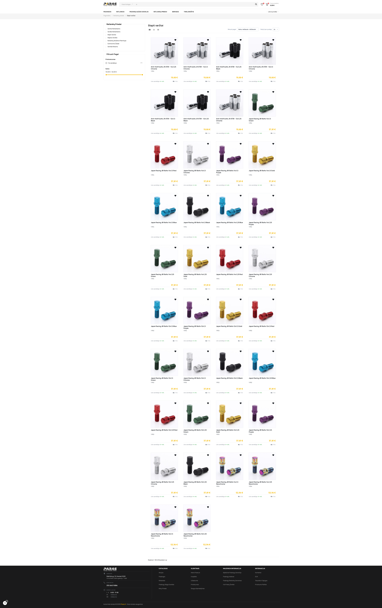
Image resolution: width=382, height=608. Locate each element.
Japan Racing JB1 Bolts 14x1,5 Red (163, 170)
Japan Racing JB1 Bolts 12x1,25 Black (195, 483)
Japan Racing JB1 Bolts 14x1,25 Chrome (260, 275)
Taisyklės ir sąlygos (261, 580)
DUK (256, 576)
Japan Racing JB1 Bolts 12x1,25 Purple (260, 431)
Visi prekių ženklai (228, 584)
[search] (256, 4)
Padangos (162, 576)
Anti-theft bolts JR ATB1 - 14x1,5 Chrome (196, 68)
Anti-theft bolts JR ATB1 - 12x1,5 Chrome (261, 68)
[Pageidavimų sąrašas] (262, 4)
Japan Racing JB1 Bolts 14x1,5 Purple (227, 171)
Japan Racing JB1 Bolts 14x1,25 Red (229, 274)
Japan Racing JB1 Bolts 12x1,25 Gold (227, 431)
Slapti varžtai (112, 35)
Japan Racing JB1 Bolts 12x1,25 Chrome (162, 483)
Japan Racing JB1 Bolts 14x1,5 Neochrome (227, 483)
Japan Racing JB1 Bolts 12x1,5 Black (229, 378)
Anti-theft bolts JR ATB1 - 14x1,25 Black (228, 68)
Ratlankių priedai (114, 24)
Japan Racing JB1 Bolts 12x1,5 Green (162, 379)
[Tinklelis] (149, 29)
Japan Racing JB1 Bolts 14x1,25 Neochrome (260, 483)
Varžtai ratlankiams (114, 29)
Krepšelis (194, 576)
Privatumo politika (261, 584)
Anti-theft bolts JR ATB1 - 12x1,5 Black (163, 120)
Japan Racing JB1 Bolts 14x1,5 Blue (164, 222)
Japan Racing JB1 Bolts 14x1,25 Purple (260, 223)
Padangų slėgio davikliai (166, 584)
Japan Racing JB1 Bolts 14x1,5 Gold (262, 170)
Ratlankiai (162, 580)
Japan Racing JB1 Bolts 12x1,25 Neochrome (195, 535)
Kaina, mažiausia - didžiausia (247, 29)
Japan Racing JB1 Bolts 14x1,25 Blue (229, 222)
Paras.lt (123, 604)
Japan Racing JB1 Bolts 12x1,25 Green (195, 431)
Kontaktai (258, 573)
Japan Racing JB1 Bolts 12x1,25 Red (164, 430)
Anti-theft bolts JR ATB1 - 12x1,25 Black (196, 120)
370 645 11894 (112, 585)
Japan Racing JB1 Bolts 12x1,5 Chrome (195, 379)
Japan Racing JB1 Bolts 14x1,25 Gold (195, 275)
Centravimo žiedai (113, 44)
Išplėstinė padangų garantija (232, 573)
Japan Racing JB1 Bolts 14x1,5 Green (260, 120)
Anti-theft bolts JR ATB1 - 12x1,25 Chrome (228, 120)
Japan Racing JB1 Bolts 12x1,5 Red (261, 326)
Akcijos (161, 573)
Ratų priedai (163, 588)
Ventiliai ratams (113, 47)
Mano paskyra (195, 573)
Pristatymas (195, 584)
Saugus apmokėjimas (198, 588)
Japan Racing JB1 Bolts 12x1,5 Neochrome (162, 535)
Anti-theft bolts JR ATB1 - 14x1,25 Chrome (163, 68)
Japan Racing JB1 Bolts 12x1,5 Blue (164, 326)
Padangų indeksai (228, 576)
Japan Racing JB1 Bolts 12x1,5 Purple (195, 327)
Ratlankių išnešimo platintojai (117, 41)
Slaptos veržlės (112, 38)
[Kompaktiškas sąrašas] (158, 29)
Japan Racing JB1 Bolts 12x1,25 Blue (262, 378)
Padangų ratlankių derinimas (232, 580)
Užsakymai (194, 580)
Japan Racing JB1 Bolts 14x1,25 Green (162, 275)
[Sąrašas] (153, 29)
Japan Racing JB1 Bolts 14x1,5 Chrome (195, 171)
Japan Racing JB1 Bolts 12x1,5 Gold (229, 326)
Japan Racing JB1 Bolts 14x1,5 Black (197, 222)
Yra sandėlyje (124, 63)
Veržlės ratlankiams (114, 32)
